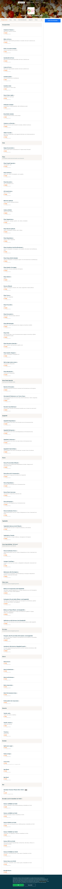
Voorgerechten (4, 19)
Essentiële (30, 885)
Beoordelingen (30, 2)
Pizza (15, 19)
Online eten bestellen (53, 20)
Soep (11, 19)
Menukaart (21, 2)
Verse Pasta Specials (22, 19)
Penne (36, 19)
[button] (41, 20)
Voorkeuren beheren (43, 881)
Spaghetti (31, 19)
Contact (37, 2)
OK (18, 885)
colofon (43, 2)
